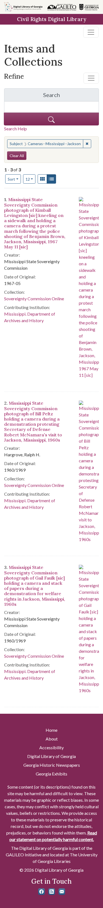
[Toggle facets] (91, 78)
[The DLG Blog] (51, 891)
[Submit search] (51, 119)
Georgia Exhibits (51, 773)
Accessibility (51, 747)
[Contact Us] (62, 891)
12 (31, 179)
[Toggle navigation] (91, 32)
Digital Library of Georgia (51, 756)
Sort (11, 179)
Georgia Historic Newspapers (51, 765)
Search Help (15, 128)
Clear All (17, 155)
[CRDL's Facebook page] (41, 891)
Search (71, 96)
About (52, 738)
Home (51, 730)
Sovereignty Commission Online (34, 298)
